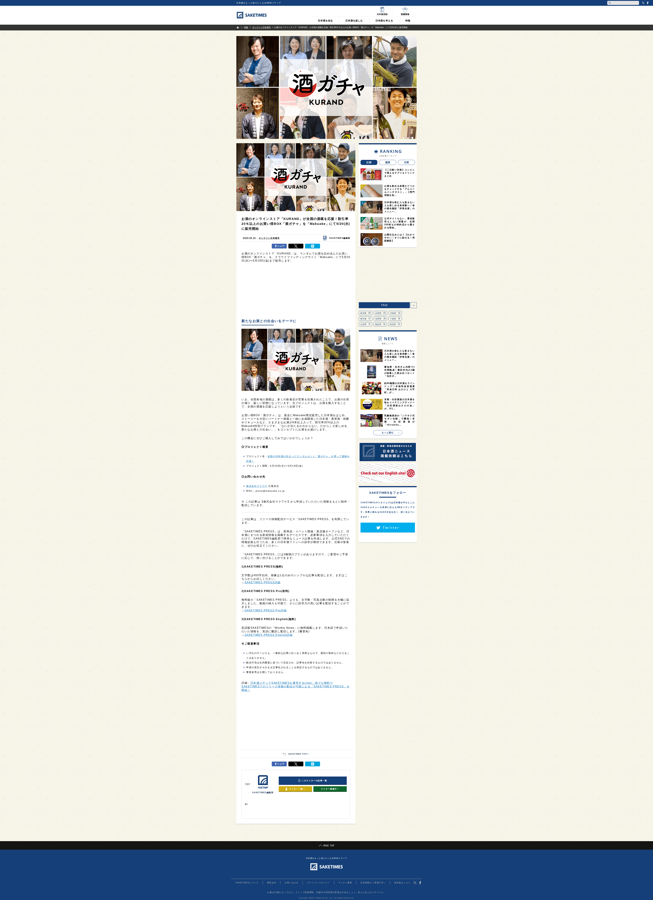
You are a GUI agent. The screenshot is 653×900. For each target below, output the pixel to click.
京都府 (395, 313)
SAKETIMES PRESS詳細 (263, 582)
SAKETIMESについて (247, 882)
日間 (369, 162)
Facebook (648, 3)
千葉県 (395, 318)
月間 (406, 162)
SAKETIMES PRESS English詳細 (269, 635)
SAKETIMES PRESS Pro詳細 (266, 610)
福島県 (380, 324)
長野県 (380, 318)
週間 (387, 162)
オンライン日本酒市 (269, 238)
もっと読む (388, 432)
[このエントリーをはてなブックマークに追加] (312, 246)
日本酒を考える (384, 20)
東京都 (365, 318)
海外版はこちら (402, 882)
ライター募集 (345, 882)
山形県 (365, 324)
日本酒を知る (325, 20)
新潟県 (365, 313)
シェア (281, 246)
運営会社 (271, 882)
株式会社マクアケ (256, 486)
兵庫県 (380, 313)
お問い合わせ (291, 882)
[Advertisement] (295, 291)
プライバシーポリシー (318, 882)
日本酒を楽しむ (354, 20)
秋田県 (395, 324)
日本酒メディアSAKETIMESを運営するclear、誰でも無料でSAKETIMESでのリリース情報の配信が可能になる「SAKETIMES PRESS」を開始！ (295, 686)
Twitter (643, 3)
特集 (408, 20)
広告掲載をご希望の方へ (373, 882)
